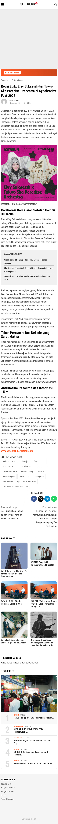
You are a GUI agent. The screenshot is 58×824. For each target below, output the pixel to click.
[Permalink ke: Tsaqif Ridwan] (4, 101)
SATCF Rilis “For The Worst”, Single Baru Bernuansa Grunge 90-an (14, 574)
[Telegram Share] (47, 499)
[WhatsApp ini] (54, 499)
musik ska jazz (25, 476)
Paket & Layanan (7, 799)
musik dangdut (9, 476)
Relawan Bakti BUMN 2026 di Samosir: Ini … (34, 763)
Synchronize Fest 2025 (26, 481)
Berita (16, 749)
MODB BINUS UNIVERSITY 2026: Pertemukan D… (29, 730)
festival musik (8, 466)
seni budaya (8, 481)
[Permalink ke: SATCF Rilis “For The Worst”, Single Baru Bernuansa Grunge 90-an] (14, 556)
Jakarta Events (24, 466)
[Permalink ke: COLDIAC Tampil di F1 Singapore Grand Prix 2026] (43, 551)
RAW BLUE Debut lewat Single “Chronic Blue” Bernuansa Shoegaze (43, 604)
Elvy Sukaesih (39, 461)
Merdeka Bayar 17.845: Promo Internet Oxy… (32, 742)
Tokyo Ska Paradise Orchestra (15, 486)
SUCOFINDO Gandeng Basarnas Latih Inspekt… (31, 753)
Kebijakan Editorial (8, 787)
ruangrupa (40, 476)
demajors (26, 461)
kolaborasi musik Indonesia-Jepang (18, 471)
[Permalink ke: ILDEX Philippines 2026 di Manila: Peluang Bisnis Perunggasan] (29, 693)
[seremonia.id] (29, 4)
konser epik (41, 471)
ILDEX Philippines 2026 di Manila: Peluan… (34, 717)
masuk (16, 662)
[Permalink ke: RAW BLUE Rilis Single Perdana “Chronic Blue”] (14, 590)
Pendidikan (18, 726)
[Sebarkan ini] (34, 499)
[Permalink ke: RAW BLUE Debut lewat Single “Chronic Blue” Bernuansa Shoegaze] (43, 590)
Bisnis (16, 715)
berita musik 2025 (10, 461)
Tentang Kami (6, 784)
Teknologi (18, 738)
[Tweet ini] (41, 499)
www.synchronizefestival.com (17, 450)
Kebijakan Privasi (7, 791)
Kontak (3, 795)
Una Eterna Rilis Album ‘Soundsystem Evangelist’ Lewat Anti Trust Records (42, 643)
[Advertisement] (29, 39)
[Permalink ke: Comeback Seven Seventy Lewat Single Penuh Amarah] (14, 625)
